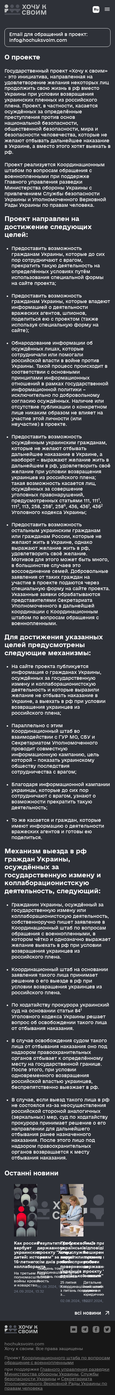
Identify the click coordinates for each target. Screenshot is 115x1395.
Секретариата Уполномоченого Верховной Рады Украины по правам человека (55, 1383)
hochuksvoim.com (24, 1343)
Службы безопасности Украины (51, 1376)
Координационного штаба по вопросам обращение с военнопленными (57, 1360)
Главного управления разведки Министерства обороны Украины (56, 1372)
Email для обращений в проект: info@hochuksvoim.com (48, 37)
